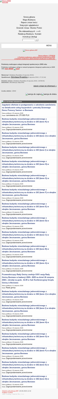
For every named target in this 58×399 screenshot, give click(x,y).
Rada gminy (11, 288)
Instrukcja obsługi (30, 37)
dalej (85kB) (9, 68)
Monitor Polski (36, 28)
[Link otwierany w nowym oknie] (6, 1)
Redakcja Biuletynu (26, 34)
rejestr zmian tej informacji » (45, 86)
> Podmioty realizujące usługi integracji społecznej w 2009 (36, 57)
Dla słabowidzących (27, 31)
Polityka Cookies (7, 392)
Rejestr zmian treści (29, 22)
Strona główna (29, 17)
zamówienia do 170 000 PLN (17, 115)
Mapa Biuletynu (29, 20)
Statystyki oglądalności (29, 25)
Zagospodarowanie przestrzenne (19, 129)
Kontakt (38, 34)
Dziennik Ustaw (22, 28)
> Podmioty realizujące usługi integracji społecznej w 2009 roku (34, 58)
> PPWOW (51, 55)
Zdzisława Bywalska (19, 77)
